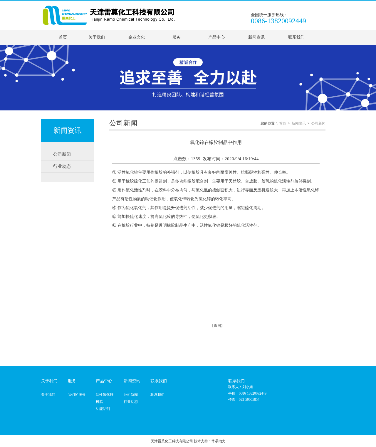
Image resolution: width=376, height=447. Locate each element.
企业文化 (136, 37)
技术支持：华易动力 (210, 441)
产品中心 (216, 37)
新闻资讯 (256, 37)
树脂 (99, 402)
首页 (63, 37)
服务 (176, 37)
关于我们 (96, 37)
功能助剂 (103, 409)
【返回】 (217, 326)
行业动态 (131, 402)
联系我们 (296, 37)
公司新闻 (318, 123)
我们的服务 (76, 395)
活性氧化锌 (104, 395)
